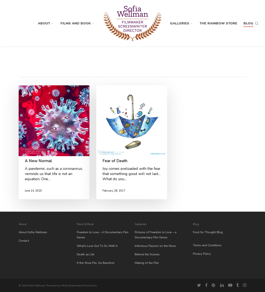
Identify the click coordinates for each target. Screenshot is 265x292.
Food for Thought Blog (208, 232)
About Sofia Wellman (33, 232)
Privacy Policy (202, 254)
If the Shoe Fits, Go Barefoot (95, 263)
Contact (24, 241)
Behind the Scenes (147, 254)
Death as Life (85, 254)
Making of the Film (147, 263)
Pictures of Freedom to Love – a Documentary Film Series (155, 234)
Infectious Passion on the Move (155, 246)
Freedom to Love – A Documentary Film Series (102, 234)
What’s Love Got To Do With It (97, 246)
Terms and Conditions (207, 245)
